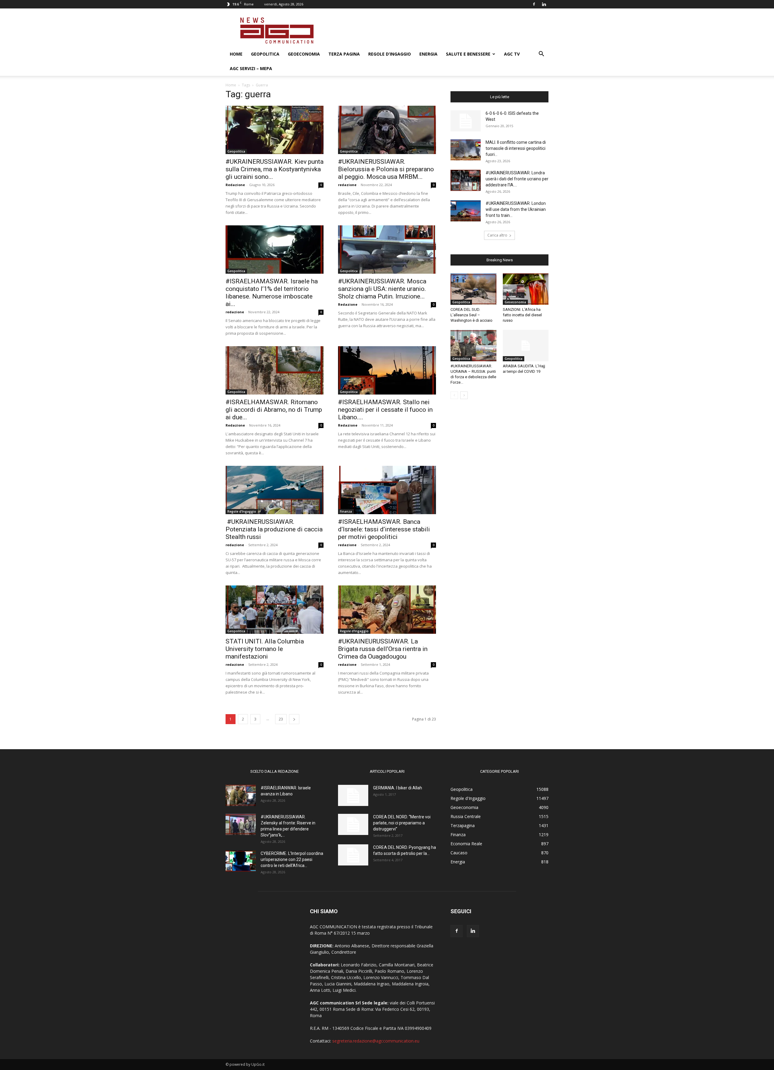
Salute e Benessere (468, 54)
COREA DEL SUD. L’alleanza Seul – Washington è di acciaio (471, 315)
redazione (347, 184)
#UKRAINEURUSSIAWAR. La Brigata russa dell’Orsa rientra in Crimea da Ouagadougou (383, 649)
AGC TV (512, 54)
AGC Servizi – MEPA (251, 68)
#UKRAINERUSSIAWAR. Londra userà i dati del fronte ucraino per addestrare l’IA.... (517, 178)
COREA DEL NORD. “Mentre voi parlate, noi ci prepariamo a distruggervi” (402, 822)
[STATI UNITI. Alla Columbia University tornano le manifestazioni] (275, 609)
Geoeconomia (304, 54)
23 (281, 719)
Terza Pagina (344, 54)
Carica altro (497, 235)
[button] (541, 54)
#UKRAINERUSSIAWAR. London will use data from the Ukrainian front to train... (516, 209)
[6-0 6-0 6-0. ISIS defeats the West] (465, 120)
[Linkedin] (543, 4)
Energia (428, 54)
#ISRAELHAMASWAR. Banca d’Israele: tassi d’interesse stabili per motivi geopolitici (384, 529)
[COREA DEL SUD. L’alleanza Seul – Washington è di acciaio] (473, 289)
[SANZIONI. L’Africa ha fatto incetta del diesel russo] (526, 289)
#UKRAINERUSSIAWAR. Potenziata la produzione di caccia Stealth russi (274, 529)
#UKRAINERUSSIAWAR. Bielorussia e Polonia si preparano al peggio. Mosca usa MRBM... (386, 169)
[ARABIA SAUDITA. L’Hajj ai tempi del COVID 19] (526, 345)
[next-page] (294, 719)
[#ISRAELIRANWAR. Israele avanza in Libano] (241, 795)
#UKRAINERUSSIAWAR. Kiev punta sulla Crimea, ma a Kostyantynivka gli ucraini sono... (275, 169)
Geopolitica (265, 54)
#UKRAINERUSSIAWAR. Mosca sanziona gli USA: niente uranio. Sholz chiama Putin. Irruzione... (382, 289)
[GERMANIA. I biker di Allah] (353, 795)
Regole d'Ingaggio (241, 511)
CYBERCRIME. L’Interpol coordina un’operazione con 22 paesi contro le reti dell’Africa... (292, 859)
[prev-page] (454, 395)
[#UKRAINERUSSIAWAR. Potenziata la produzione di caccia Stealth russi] (275, 490)
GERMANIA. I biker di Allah (397, 787)
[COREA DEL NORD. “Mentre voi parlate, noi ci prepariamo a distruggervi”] (353, 824)
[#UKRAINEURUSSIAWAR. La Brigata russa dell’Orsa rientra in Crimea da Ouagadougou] (387, 609)
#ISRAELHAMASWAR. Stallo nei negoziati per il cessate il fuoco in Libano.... (385, 409)
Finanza (346, 511)
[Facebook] (533, 4)
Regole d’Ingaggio (389, 54)
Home (236, 54)
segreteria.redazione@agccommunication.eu (375, 1041)
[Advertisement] (438, 30)
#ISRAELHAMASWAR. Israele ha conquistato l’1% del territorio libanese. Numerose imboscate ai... (272, 293)
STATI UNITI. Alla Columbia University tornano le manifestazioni (265, 649)
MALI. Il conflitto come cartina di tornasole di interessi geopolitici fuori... (516, 148)
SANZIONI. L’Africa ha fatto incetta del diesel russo (522, 315)
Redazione (235, 184)
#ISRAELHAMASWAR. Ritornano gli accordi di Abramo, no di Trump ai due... (274, 409)
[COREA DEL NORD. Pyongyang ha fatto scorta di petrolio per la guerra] (353, 854)
